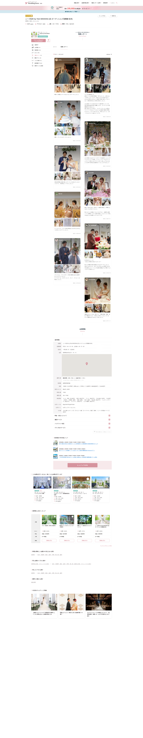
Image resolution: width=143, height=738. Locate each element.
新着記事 (105, 3)
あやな (60, 60)
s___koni (60, 102)
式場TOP (36, 45)
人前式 (68, 389)
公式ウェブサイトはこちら (69, 407)
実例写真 (38, 50)
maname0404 (92, 279)
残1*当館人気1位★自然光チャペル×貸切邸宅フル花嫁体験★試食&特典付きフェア (78, 443)
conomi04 (91, 172)
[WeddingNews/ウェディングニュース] (32, 3)
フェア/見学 (38, 60)
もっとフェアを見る (82, 465)
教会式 (64, 389)
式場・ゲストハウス (34, 21)
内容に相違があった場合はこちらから (103, 431)
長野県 (26, 21)
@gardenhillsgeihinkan (69, 404)
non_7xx (91, 60)
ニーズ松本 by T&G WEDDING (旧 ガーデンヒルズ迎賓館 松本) (49, 19)
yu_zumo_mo (92, 123)
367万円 (72, 24)
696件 (32, 24)
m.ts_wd (61, 240)
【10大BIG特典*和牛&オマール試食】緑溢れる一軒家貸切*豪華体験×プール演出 (78, 457)
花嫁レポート (38, 55)
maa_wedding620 (63, 147)
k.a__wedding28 (92, 225)
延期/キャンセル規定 (39, 65)
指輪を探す (76, 3)
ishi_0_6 (60, 193)
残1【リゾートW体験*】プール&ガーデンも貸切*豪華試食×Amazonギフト (77, 450)
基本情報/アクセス (38, 63)
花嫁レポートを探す (96, 3)
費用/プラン (38, 58)
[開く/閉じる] (109, 415)
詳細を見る (67, 540)
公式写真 (37, 47)
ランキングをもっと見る (106, 545)
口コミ (37, 52)
